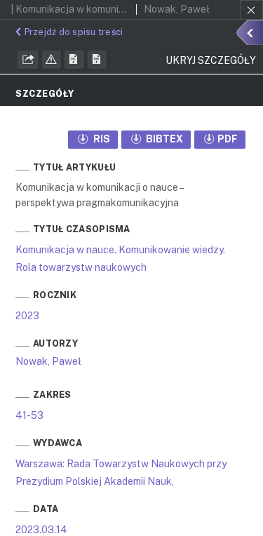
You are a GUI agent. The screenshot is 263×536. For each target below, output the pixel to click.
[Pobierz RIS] (74, 60)
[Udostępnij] (28, 59)
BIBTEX (163, 139)
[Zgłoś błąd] (52, 60)
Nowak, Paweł (48, 361)
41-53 (29, 415)
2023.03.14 (41, 529)
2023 (27, 315)
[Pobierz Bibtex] (97, 60)
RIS (100, 139)
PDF (227, 139)
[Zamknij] (251, 10)
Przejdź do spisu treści (74, 32)
